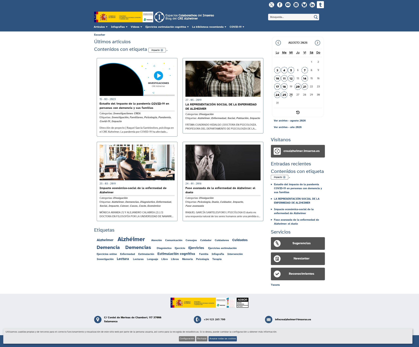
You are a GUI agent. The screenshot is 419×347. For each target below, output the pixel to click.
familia (203, 254)
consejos (191, 240)
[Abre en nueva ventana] (123, 17)
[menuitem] (100, 26)
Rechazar (202, 338)
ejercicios (196, 248)
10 (277, 78)
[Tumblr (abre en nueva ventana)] (320, 4)
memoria (187, 259)
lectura (123, 259)
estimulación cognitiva (176, 254)
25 (284, 95)
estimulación (146, 254)
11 (284, 78)
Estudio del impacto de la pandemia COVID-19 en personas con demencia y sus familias (298, 188)
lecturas (138, 259)
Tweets (275, 285)
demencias (138, 247)
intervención (235, 254)
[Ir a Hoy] (298, 112)
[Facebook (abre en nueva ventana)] (279, 4)
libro (164, 259)
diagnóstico (164, 248)
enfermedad (127, 254)
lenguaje (152, 259)
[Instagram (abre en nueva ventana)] (296, 4)
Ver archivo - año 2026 (288, 127)
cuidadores (222, 240)
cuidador (205, 240)
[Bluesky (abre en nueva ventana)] (304, 4)
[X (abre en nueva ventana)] (271, 4)
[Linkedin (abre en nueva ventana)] (312, 4)
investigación (105, 259)
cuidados (240, 240)
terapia (217, 259)
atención (156, 240)
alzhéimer (131, 239)
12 (291, 78)
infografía (218, 254)
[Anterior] (278, 42)
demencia (108, 247)
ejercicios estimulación (222, 248)
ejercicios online (107, 254)
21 (304, 86)
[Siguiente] (317, 42)
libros (175, 259)
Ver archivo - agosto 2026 (290, 120)
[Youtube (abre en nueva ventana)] (287, 4)
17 (277, 86)
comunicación (173, 240)
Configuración (187, 338)
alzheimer (105, 240)
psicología (202, 259)
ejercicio (180, 248)
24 (277, 95)
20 (298, 86)
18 (284, 86)
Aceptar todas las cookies (223, 338)
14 (304, 78)
